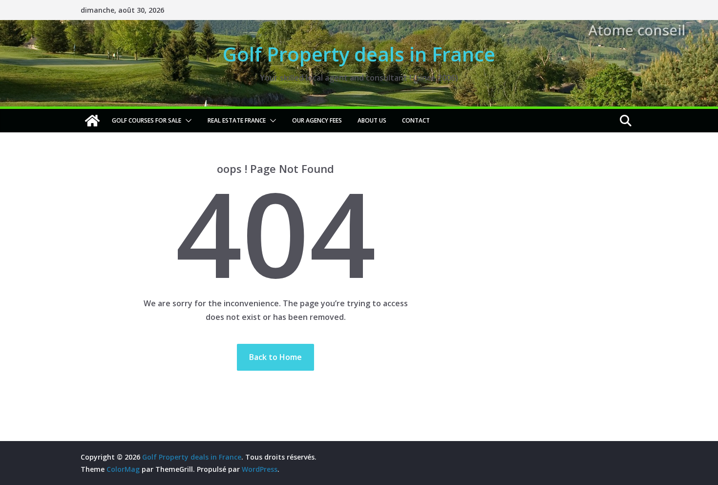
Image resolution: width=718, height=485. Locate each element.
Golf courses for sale (146, 120)
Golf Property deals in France (359, 54)
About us (372, 120)
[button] (186, 121)
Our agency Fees (317, 120)
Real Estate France (237, 120)
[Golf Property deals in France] (92, 120)
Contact (416, 120)
